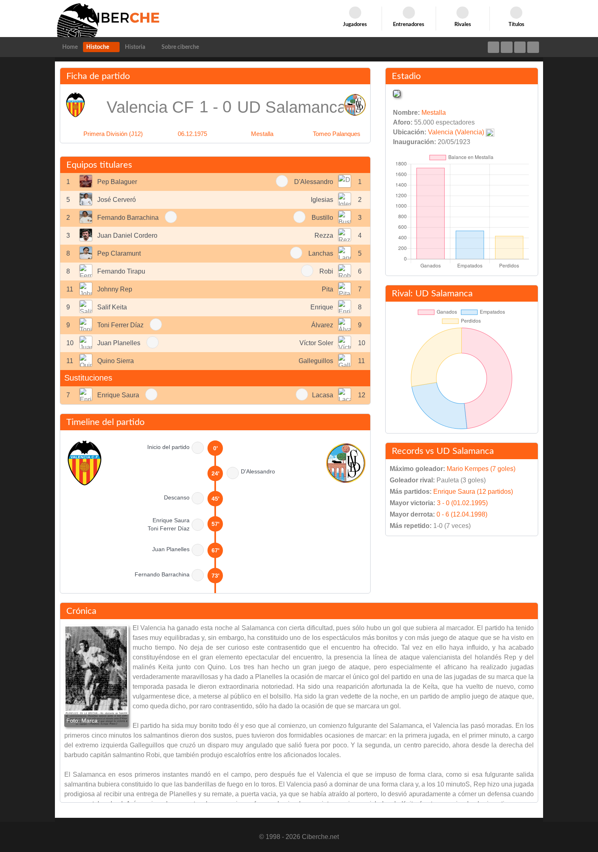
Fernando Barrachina (128, 217)
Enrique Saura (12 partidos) (473, 491)
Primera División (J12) (113, 133)
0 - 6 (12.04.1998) (461, 514)
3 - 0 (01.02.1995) (462, 502)
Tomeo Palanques (336, 133)
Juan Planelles (118, 342)
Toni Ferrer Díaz (120, 325)
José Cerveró (116, 199)
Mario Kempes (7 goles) (481, 468)
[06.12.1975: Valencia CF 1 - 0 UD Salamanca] (96, 676)
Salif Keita (112, 307)
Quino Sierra (115, 360)
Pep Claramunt (119, 253)
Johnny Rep (114, 289)
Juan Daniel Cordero (127, 235)
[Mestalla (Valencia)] (396, 93)
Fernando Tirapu (121, 271)
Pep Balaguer (117, 181)
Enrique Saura (118, 395)
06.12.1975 (192, 133)
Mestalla (262, 133)
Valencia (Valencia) (456, 132)
